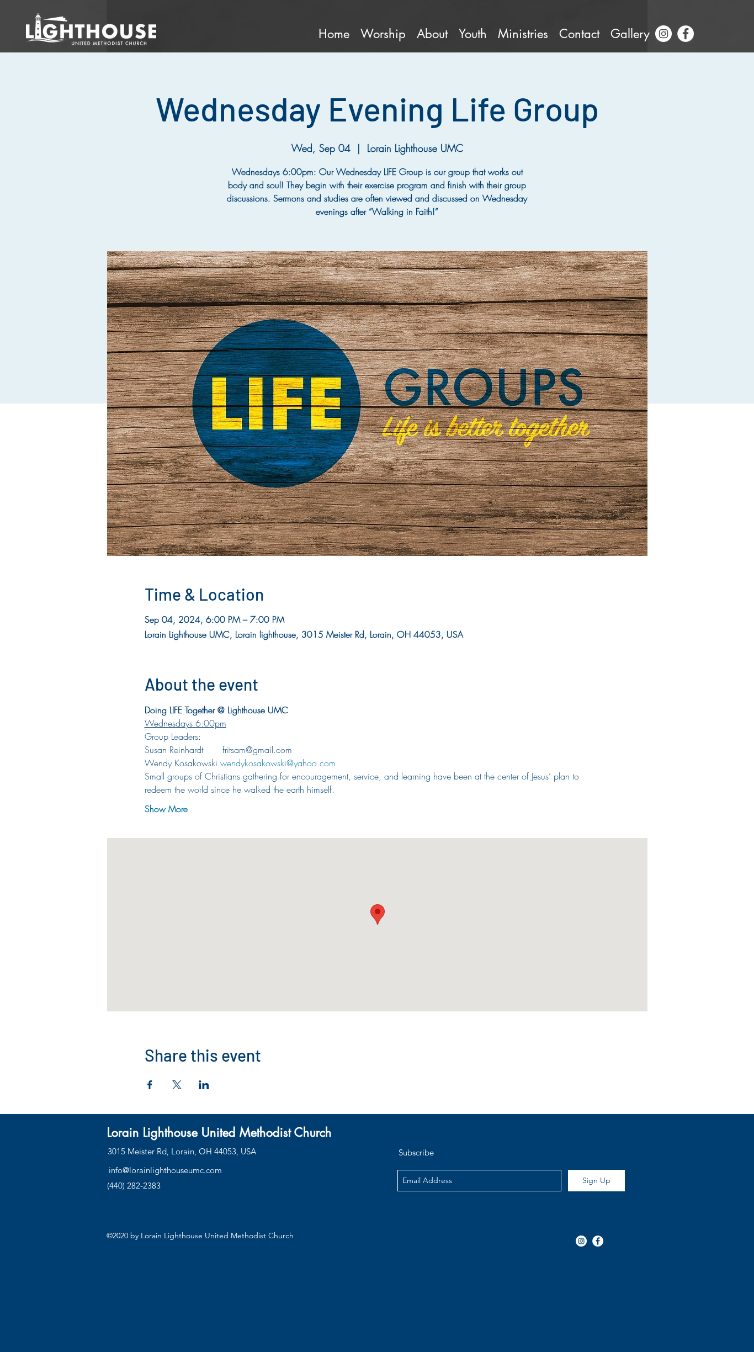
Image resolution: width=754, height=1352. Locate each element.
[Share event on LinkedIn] (204, 1084)
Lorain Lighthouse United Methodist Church (219, 1132)
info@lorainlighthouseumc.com (165, 1170)
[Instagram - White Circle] (663, 33)
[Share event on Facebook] (150, 1084)
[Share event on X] (177, 1084)
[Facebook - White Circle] (685, 33)
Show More (166, 809)
